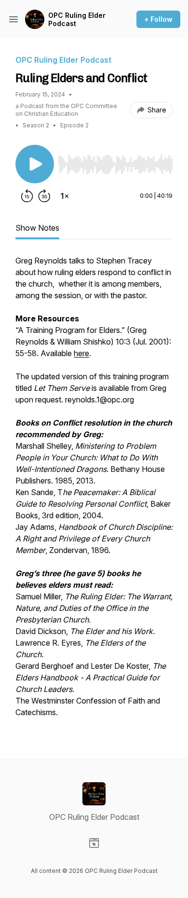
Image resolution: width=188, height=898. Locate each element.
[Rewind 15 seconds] (27, 196)
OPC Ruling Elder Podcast (77, 19)
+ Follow (158, 19)
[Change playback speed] (64, 196)
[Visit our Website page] (94, 843)
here (81, 353)
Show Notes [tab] (37, 228)
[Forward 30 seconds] (44, 196)
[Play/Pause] (34, 164)
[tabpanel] (94, 491)
